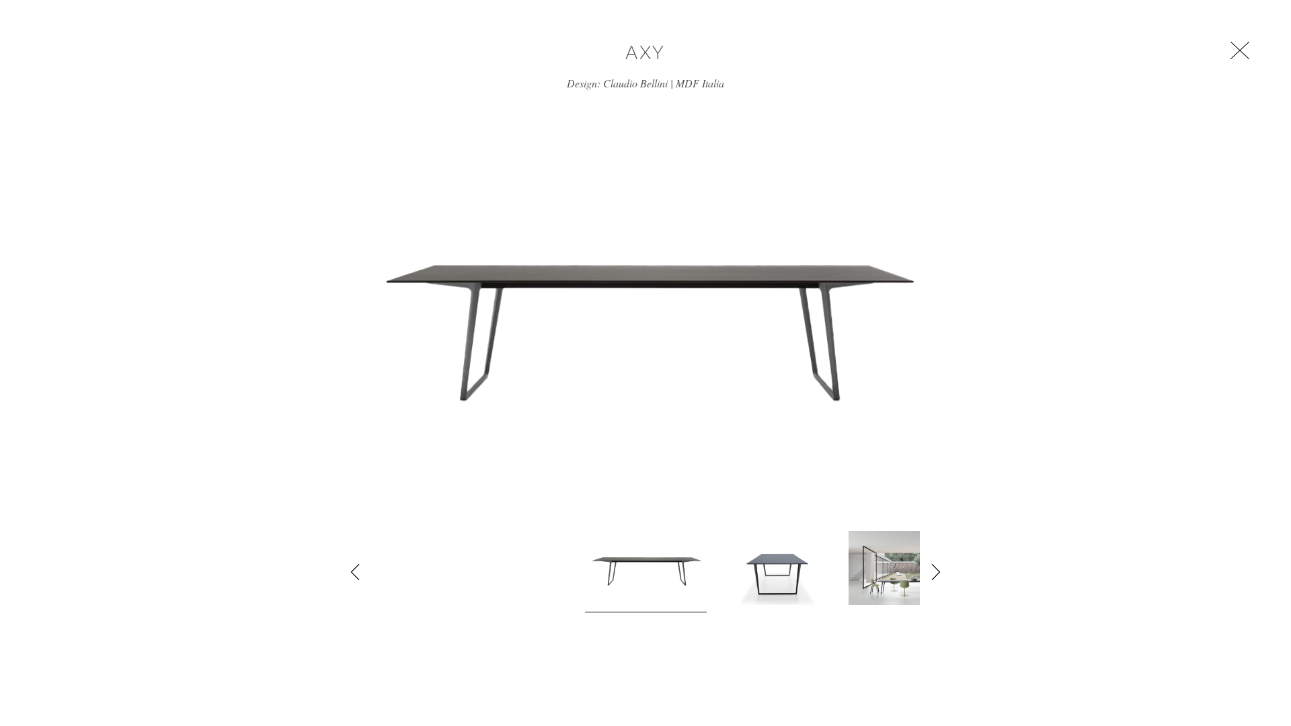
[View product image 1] (646, 571)
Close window (1240, 51)
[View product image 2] (778, 568)
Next (935, 572)
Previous (355, 572)
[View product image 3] (904, 568)
